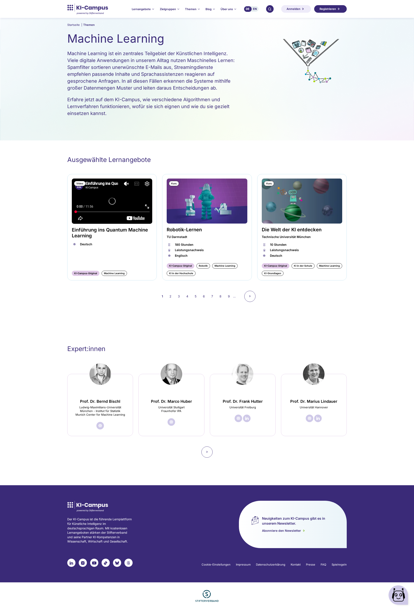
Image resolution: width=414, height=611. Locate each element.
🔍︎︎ (269, 9)
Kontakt (296, 564)
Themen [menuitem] (190, 9)
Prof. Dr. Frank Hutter (243, 401)
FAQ (323, 564)
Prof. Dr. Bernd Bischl (100, 401)
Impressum (243, 564)
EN (255, 9)
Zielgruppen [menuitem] (168, 9)
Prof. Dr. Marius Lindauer (313, 401)
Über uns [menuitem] (227, 9)
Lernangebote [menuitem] (141, 9)
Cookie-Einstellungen (216, 564)
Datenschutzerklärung (270, 564)
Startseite (74, 24)
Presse (310, 564)
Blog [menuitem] (208, 9)
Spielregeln (339, 564)
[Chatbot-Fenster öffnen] (399, 596)
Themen (89, 24)
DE (247, 9)
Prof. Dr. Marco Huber (171, 401)
